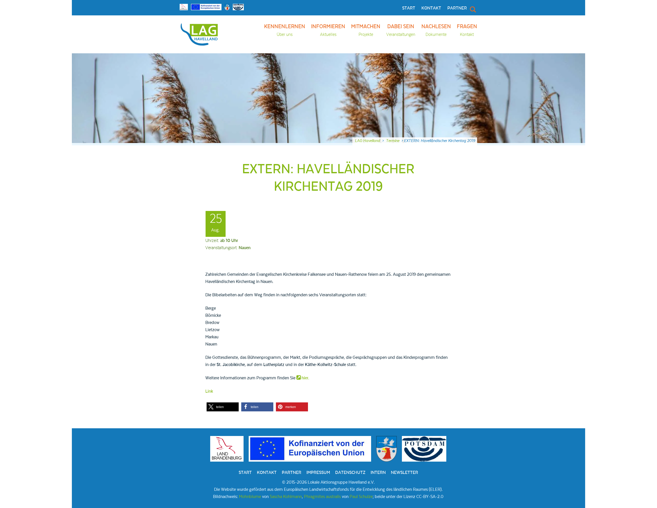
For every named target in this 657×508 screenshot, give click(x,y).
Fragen (467, 30)
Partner (457, 8)
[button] (223, 406)
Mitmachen (365, 30)
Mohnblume (250, 496)
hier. (305, 378)
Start (408, 8)
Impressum (318, 472)
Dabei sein (400, 30)
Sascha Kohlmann (286, 496)
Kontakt (431, 8)
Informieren (328, 30)
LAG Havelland (367, 140)
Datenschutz (350, 472)
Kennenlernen (284, 30)
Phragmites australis (322, 496)
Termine (392, 140)
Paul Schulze (361, 496)
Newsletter (404, 472)
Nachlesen (436, 30)
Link (209, 391)
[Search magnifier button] (472, 9)
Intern (378, 472)
